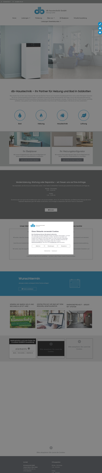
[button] (100, 24)
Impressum (54, 251)
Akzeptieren (64, 246)
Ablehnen (38, 246)
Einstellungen (51, 246)
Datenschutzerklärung (37, 242)
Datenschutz (47, 251)
